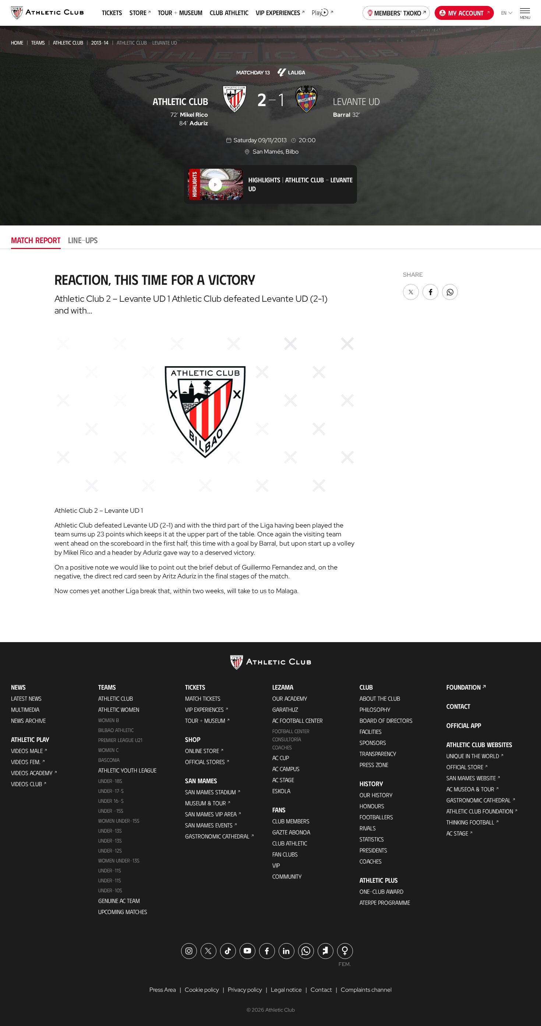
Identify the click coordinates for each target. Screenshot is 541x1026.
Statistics (372, 839)
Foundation (463, 687)
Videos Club (26, 783)
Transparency (378, 753)
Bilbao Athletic (116, 730)
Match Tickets (202, 698)
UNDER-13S (110, 840)
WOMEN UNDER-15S (118, 820)
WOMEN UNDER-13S (118, 860)
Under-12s (110, 850)
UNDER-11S (109, 870)
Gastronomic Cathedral (217, 836)
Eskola (281, 790)
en (503, 13)
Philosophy (375, 709)
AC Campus (286, 768)
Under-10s (110, 890)
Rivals (368, 827)
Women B (108, 720)
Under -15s (110, 811)
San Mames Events (209, 825)
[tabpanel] (270, 430)
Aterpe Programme (385, 902)
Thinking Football (470, 822)
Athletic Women (118, 709)
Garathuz (285, 709)
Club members (291, 820)
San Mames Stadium (210, 791)
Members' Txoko (397, 13)
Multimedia (25, 709)
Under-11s (109, 880)
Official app (463, 725)
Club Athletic (289, 843)
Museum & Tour (205, 802)
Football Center (291, 731)
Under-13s (110, 830)
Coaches (282, 747)
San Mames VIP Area (211, 813)
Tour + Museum (205, 720)
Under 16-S (111, 801)
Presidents (373, 850)
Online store (202, 750)
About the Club (380, 698)
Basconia (109, 760)
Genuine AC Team (119, 900)
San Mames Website (471, 777)
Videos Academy (32, 772)
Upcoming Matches (122, 911)
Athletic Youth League (127, 770)
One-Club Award (381, 891)
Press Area (162, 990)
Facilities (371, 731)
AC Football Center (297, 720)
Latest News (26, 698)
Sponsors (373, 742)
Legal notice (286, 990)
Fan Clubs (285, 854)
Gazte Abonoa (291, 832)
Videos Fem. (25, 761)
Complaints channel (366, 990)
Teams (38, 42)
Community (287, 876)
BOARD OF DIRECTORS (386, 720)
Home (17, 42)
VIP (276, 865)
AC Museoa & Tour (470, 788)
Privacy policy (245, 990)
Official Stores (205, 761)
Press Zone (374, 764)
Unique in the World (472, 755)
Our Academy (289, 698)
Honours (372, 805)
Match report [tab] (36, 240)
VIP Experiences (204, 709)
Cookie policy (202, 990)
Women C (108, 750)
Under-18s (110, 781)
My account (466, 13)
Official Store (464, 766)
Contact (458, 706)
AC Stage (283, 779)
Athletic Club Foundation (479, 811)
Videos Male (27, 750)
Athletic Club (68, 42)
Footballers (376, 816)
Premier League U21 (120, 740)
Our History (376, 794)
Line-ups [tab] (83, 240)
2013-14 (100, 42)
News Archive (28, 720)
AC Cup (280, 757)
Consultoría (286, 739)
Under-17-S (111, 791)
